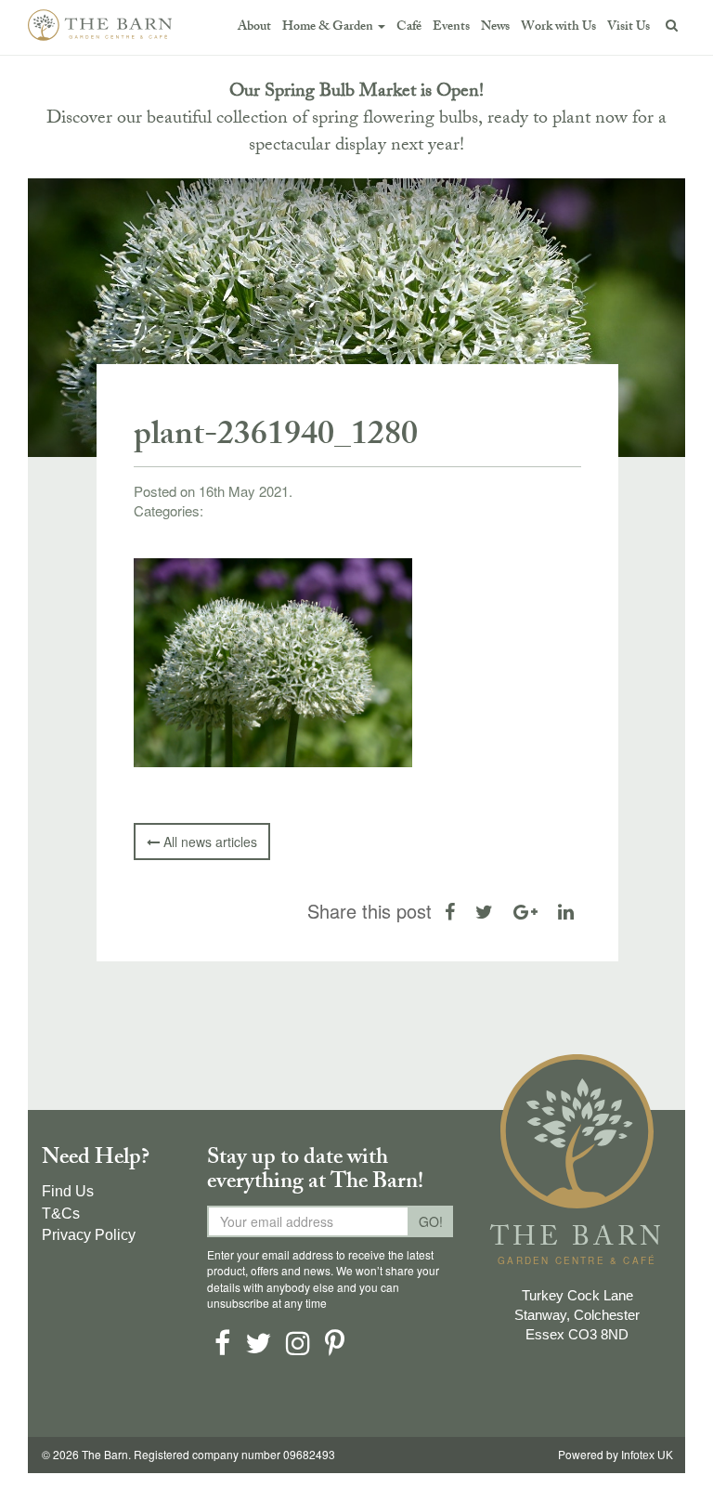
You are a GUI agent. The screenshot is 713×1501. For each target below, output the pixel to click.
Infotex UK (647, 1455)
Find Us (68, 1191)
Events (451, 27)
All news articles (208, 841)
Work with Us (558, 27)
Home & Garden (329, 27)
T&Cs (61, 1213)
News (495, 27)
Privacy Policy (89, 1235)
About (254, 27)
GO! (431, 1221)
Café (408, 27)
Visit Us (628, 27)
